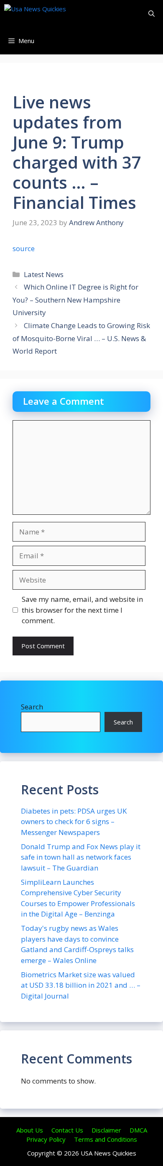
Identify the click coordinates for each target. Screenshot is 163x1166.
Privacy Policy (46, 1139)
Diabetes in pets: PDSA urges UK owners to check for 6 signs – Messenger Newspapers (74, 821)
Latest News (44, 274)
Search (32, 706)
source (24, 248)
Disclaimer (106, 1130)
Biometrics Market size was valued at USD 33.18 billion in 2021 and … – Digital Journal (80, 985)
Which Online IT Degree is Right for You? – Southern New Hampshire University (75, 299)
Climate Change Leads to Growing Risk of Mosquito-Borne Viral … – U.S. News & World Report (81, 338)
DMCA (138, 1130)
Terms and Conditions (105, 1139)
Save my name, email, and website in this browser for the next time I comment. (82, 609)
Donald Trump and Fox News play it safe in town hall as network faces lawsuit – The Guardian (80, 857)
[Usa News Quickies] (51, 13)
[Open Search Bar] (151, 13)
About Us (29, 1130)
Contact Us (67, 1130)
